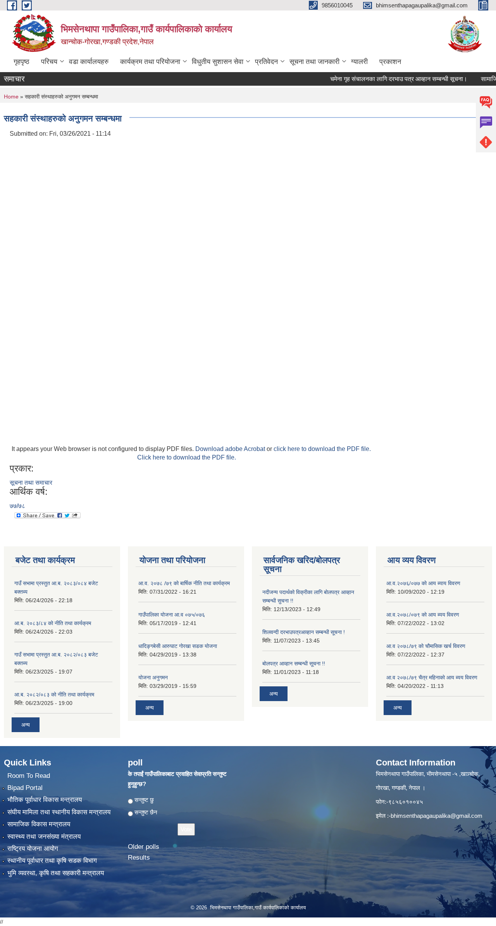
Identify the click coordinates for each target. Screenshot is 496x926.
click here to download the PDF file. (322, 449)
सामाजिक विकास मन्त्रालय (38, 824)
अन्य (25, 725)
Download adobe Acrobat (231, 449)
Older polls (143, 846)
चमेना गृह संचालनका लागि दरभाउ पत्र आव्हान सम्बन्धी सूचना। (383, 79)
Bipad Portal (25, 787)
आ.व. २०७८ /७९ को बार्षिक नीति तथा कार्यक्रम (184, 583)
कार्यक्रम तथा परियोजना (150, 62)
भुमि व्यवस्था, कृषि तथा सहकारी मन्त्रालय (55, 873)
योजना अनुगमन (153, 677)
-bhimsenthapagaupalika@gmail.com (435, 815)
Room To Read (28, 775)
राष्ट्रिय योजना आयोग (32, 848)
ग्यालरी (359, 62)
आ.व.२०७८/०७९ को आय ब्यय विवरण (422, 615)
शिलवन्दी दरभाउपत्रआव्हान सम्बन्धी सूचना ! (303, 632)
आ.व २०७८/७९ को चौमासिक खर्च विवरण (425, 646)
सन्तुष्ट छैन (145, 812)
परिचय (49, 62)
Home (11, 96)
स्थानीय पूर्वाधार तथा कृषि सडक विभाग (52, 860)
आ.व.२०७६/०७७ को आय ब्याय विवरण (423, 583)
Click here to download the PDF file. (186, 457)
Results (139, 857)
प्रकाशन (390, 62)
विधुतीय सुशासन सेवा (217, 62)
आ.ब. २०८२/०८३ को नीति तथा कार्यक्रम (54, 694)
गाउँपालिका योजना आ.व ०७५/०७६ (171, 615)
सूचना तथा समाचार (31, 482)
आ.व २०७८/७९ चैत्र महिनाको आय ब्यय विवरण (431, 677)
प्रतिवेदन (266, 62)
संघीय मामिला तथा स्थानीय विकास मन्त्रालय (58, 812)
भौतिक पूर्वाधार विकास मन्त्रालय (44, 799)
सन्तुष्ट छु (144, 799)
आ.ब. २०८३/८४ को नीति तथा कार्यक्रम (52, 623)
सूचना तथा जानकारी (314, 62)
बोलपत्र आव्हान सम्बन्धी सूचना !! (293, 663)
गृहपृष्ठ (21, 62)
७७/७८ (17, 506)
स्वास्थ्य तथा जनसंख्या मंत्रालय (44, 836)
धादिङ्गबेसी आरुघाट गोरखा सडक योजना (177, 646)
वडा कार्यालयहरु (88, 62)
